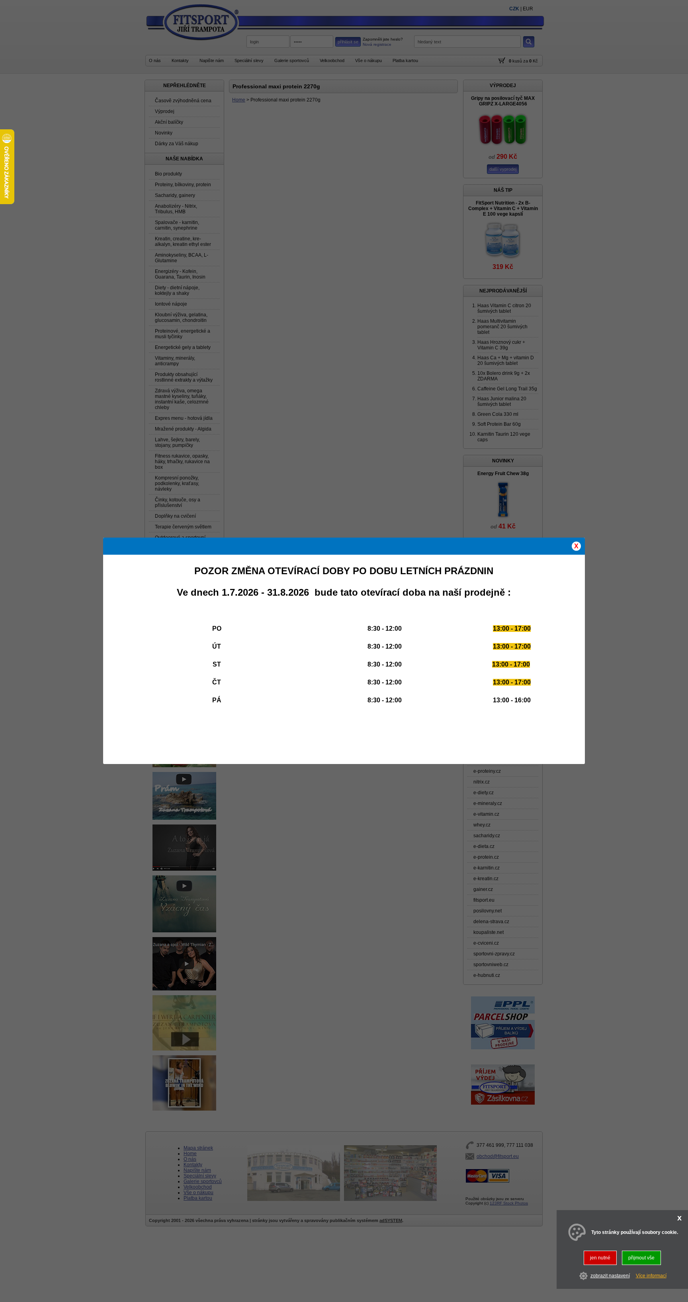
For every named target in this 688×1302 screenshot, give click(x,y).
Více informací (651, 1276)
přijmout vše (641, 1258)
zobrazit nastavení (610, 1276)
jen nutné (600, 1258)
